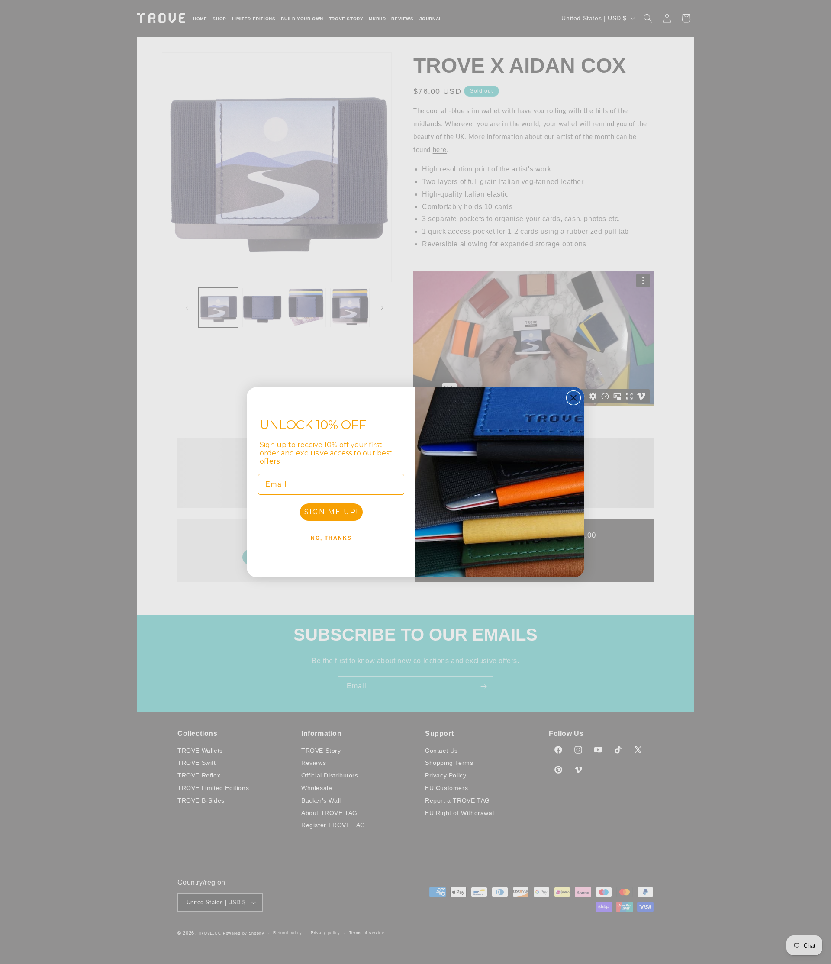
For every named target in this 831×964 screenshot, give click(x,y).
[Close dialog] (573, 397)
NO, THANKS (331, 538)
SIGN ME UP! (331, 512)
